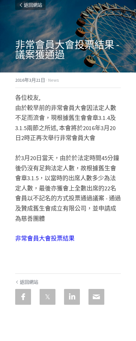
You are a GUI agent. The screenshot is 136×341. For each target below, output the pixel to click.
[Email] (96, 297)
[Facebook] (23, 297)
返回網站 (33, 5)
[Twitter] (47, 297)
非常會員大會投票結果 (45, 238)
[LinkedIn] (72, 297)
